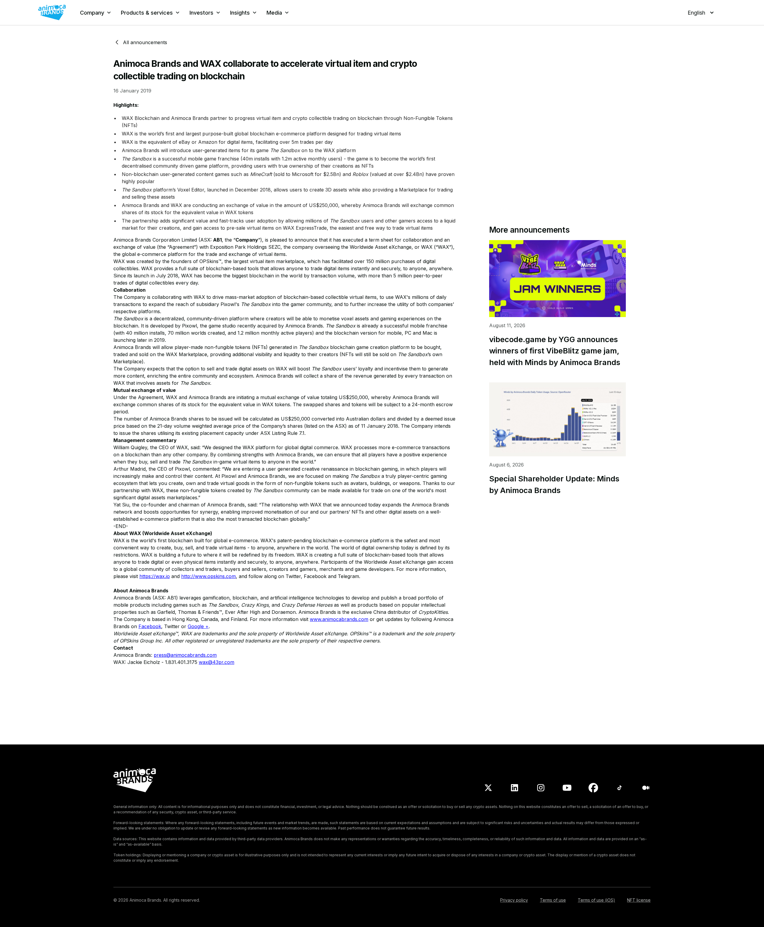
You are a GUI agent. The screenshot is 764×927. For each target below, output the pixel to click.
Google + (198, 626)
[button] (95, 12)
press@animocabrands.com (185, 655)
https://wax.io (154, 576)
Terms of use (553, 900)
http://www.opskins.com (208, 576)
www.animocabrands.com (339, 619)
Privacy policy (514, 900)
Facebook (149, 626)
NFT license (639, 900)
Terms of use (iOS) (596, 900)
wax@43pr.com (216, 662)
